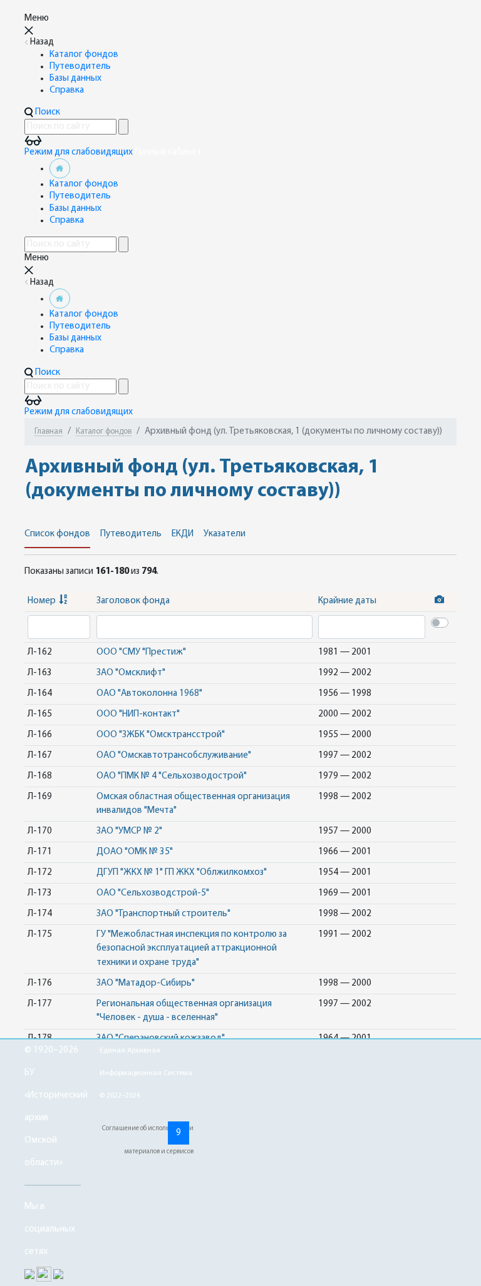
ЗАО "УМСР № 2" (129, 831)
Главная (48, 431)
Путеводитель (80, 66)
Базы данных (75, 78)
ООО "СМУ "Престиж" (141, 652)
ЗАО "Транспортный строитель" (163, 914)
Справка (66, 90)
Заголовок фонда (133, 601)
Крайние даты (347, 601)
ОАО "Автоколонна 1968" (149, 693)
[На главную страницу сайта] (59, 168)
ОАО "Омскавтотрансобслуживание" (173, 755)
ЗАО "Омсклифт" (130, 673)
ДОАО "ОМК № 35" (134, 852)
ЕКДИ (183, 534)
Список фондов (57, 534)
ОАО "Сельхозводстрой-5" (152, 893)
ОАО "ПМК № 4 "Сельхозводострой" (171, 776)
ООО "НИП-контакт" (138, 714)
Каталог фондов (83, 54)
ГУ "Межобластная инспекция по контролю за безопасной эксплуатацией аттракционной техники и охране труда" (191, 948)
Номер (42, 601)
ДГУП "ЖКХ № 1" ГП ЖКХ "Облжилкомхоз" (181, 872)
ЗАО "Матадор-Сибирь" (145, 983)
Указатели (225, 534)
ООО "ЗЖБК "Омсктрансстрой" (160, 735)
